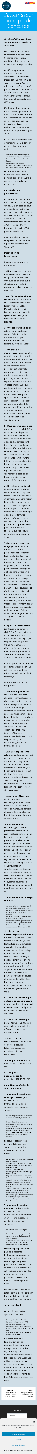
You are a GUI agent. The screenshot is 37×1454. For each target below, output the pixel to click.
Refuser (18, 1439)
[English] (26, 2)
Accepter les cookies (18, 1434)
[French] (29, 2)
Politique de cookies (10, 1450)
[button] (34, 1422)
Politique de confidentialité (24, 1450)
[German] (31, 2)
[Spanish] (34, 2)
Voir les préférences (18, 1445)
